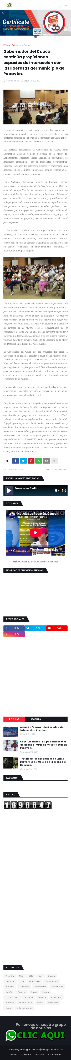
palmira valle (25, 1002)
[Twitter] (23, 461)
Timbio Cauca (12, 997)
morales (10, 1002)
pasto (40, 1002)
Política (40, 1054)
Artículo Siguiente (56, 469)
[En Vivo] (9, 490)
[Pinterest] (31, 461)
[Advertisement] (35, 676)
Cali (41, 976)
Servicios (26, 1054)
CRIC (31, 976)
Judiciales (24, 986)
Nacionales (57, 986)
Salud (34, 992)
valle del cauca (24, 1008)
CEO (21, 976)
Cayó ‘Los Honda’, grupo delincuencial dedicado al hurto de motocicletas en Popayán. (43, 745)
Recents (36, 719)
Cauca (27, 45)
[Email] (46, 461)
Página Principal (12, 45)
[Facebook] (15, 461)
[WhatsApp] (38, 461)
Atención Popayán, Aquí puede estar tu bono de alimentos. (42, 729)
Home (14, 1054)
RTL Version (54, 1054)
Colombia (10, 981)
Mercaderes (40, 986)
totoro (8, 1008)
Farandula (34, 981)
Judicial (10, 986)
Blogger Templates (52, 1049)
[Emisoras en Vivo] (64, 490)
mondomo (56, 997)
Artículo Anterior (14, 469)
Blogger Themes (30, 1049)
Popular (14, 719)
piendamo (53, 1002)
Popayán (22, 992)
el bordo (29, 997)
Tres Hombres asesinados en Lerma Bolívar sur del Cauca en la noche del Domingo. (43, 762)
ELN (22, 981)
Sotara (45, 992)
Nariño (9, 992)
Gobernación (51, 981)
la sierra (42, 997)
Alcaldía (10, 976)
